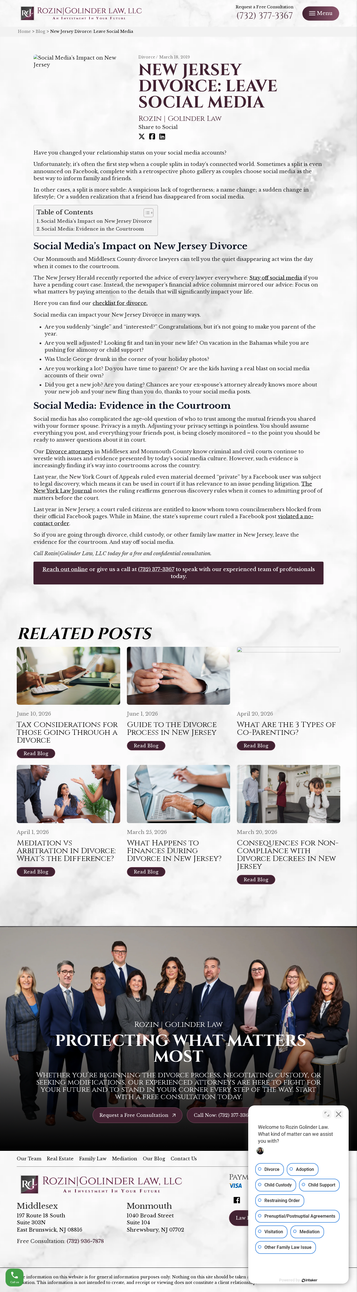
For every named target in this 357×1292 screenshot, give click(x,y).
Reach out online (65, 569)
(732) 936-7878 (85, 1241)
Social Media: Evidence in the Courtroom (92, 229)
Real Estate (60, 1158)
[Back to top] (343, 14)
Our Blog (154, 1158)
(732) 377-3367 (264, 16)
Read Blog (36, 753)
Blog (40, 31)
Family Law (93, 1158)
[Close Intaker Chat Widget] (338, 1114)
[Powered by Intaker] (309, 1280)
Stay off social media (275, 278)
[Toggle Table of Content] (145, 212)
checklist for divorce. (120, 303)
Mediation (124, 1158)
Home (24, 31)
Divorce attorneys (69, 452)
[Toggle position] (326, 1114)
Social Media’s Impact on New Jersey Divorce (96, 221)
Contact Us (184, 1158)
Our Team (29, 1158)
